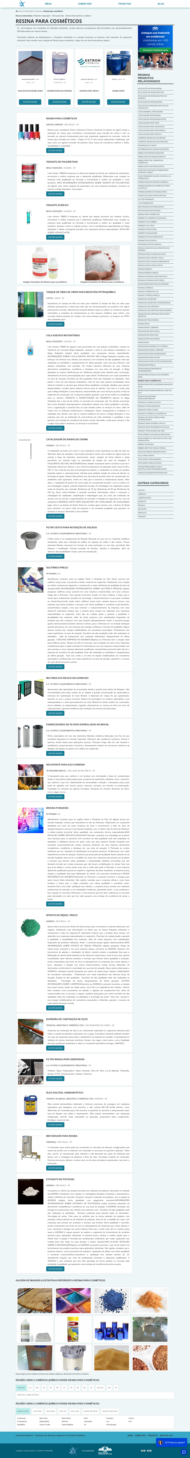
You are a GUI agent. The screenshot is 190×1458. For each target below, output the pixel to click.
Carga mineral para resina (150, 112)
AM (109, 1388)
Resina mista (143, 343)
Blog (161, 4)
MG (37, 1388)
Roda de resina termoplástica (152, 452)
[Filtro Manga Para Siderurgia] (30, 1083)
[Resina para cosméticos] (45, 263)
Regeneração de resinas (149, 244)
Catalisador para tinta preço (151, 131)
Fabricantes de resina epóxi (151, 166)
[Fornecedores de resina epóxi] (111, 1329)
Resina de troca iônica (148, 320)
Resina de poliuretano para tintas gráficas (154, 315)
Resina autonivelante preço (151, 280)
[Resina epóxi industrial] (150, 1329)
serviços (142, 513)
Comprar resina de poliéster (152, 138)
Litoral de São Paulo (110, 1411)
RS (71, 1388)
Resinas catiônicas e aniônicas (152, 414)
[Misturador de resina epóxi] (73, 1300)
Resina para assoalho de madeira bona (153, 376)
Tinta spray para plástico (150, 463)
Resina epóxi (143, 324)
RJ (30, 1388)
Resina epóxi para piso (148, 335)
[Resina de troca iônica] (150, 1300)
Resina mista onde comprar (150, 350)
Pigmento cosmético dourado (152, 218)
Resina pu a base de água (149, 402)
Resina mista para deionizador (152, 354)
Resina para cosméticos (149, 381)
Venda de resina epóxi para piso (152, 473)
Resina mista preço (147, 365)
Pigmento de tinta (146, 226)
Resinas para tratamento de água (153, 427)
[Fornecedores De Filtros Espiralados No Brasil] (30, 748)
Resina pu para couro (148, 410)
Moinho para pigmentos (149, 214)
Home (130, 1436)
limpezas (142, 494)
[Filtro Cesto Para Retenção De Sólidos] (30, 551)
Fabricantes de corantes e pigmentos (150, 162)
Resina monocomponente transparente (149, 370)
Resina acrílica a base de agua (152, 254)
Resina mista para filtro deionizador (155, 361)
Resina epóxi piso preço (149, 339)
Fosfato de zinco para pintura (152, 196)
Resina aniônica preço (148, 273)
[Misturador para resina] (30, 1159)
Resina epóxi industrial (149, 331)
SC (64, 1388)
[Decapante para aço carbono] (30, 788)
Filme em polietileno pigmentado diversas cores (153, 171)
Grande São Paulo (91, 1411)
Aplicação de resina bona (150, 89)
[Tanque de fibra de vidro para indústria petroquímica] (30, 315)
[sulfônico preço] (30, 591)
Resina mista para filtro (149, 358)
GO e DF (100, 1388)
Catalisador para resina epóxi (152, 119)
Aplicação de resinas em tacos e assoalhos (153, 107)
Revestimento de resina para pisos (154, 435)
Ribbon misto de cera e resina (152, 448)
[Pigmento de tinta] (35, 1329)
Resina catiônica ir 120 (148, 292)
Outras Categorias (153, 483)
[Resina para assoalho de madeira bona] (35, 1357)
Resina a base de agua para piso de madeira (154, 249)
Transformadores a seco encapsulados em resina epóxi (152, 468)
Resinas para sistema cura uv (151, 423)
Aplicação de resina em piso (151, 92)
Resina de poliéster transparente (154, 303)
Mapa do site (166, 1436)
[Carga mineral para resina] (150, 1357)
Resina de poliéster (147, 299)
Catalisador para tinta (148, 123)
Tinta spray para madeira (149, 459)
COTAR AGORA (59, 102)
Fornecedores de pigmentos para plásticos (154, 187)
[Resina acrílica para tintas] (73, 1357)
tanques (142, 517)
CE (91, 1388)
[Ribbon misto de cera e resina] (73, 1329)
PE (78, 1388)
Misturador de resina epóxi (151, 207)
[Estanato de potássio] (30, 1203)
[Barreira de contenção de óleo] (30, 1043)
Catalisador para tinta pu (150, 134)
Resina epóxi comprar (148, 328)
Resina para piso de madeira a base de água (155, 386)
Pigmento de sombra (147, 222)
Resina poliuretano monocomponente (147, 398)
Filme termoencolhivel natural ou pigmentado (154, 177)
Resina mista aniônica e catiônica (78, 16)
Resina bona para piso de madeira (153, 284)
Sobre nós (85, 4)
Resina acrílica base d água (151, 258)
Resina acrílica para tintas (150, 265)
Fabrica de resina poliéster (151, 153)
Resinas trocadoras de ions (151, 431)
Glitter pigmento (146, 199)
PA (116, 1388)
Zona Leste (75, 1411)
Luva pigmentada (145, 203)
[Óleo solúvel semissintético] (30, 1116)
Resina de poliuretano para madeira (155, 310)
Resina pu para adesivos (149, 406)
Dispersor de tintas (147, 146)
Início (48, 4)
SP (51, 1388)
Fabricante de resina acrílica (152, 157)
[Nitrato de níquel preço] (30, 939)
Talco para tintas (58, 16)
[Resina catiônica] (35, 1300)
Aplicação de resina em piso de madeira (152, 97)
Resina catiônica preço (149, 295)
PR (57, 1388)
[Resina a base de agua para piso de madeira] (111, 1300)
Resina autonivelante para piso (152, 277)
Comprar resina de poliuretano (153, 142)
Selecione (21, 1388)
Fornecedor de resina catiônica (153, 182)
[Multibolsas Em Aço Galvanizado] (30, 701)
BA (84, 1388)
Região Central (23, 1411)
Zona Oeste (50, 1411)
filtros (141, 490)
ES (44, 1388)
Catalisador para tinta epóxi (151, 127)
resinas (141, 505)
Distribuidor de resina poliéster (153, 149)
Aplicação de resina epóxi (150, 102)
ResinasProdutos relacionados (149, 78)
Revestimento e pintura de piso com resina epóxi (155, 439)
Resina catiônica (145, 288)
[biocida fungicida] (30, 831)
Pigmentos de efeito (147, 241)
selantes (142, 509)
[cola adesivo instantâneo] (30, 359)
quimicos (142, 502)
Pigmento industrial (147, 229)
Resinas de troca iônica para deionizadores (151, 418)
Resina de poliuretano (148, 307)
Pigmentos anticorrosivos (150, 237)
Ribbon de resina (146, 444)
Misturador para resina (149, 211)
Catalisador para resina (149, 116)
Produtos (124, 4)
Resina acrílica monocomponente (153, 262)
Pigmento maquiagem (42, 16)
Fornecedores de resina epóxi (152, 192)
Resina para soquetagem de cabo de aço (155, 392)
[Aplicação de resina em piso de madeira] (111, 1357)
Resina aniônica (145, 269)
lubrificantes (144, 498)
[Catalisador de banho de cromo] (30, 463)
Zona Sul (62, 1411)
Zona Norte (37, 1411)
